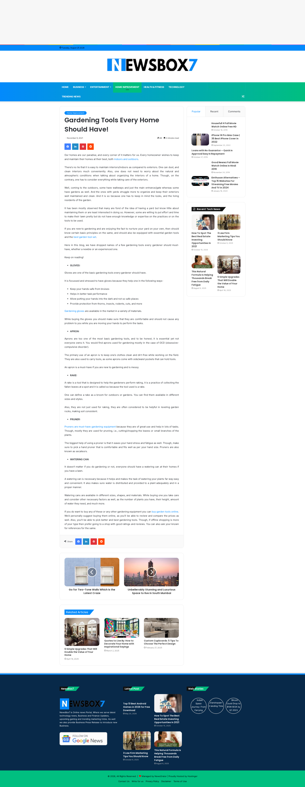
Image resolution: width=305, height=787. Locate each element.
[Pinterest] (83, 146)
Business (78, 87)
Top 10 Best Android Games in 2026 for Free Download (136, 707)
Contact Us (123, 781)
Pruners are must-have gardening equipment (90, 426)
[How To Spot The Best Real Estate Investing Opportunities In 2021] (203, 222)
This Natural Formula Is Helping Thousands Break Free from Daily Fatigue (202, 278)
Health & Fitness (154, 87)
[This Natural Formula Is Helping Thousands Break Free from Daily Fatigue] (203, 261)
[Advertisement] (152, 22)
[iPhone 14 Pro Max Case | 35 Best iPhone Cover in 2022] (200, 140)
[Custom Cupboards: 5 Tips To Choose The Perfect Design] (161, 628)
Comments (234, 111)
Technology (176, 87)
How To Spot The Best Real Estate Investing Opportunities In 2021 (201, 239)
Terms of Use (180, 781)
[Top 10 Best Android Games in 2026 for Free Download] (137, 697)
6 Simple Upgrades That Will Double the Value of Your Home (80, 652)
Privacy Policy (152, 781)
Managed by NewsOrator (154, 776)
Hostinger (192, 776)
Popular (196, 111)
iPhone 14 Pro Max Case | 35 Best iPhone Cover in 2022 (225, 138)
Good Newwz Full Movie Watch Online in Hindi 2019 (225, 166)
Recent (214, 111)
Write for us (137, 781)
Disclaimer (166, 781)
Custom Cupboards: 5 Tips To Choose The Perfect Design (161, 642)
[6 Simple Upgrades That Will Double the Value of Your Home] (81, 632)
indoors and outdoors (126, 159)
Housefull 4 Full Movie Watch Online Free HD (224, 125)
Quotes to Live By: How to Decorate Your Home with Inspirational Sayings (119, 643)
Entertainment (99, 87)
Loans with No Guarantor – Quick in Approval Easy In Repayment (212, 152)
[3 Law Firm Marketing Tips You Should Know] (229, 222)
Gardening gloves (74, 310)
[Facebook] (67, 146)
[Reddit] (90, 146)
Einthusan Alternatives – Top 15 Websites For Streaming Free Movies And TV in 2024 (225, 182)
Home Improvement (127, 87)
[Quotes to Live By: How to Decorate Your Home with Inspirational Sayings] (121, 628)
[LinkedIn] (75, 146)
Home (65, 87)
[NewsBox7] (152, 65)
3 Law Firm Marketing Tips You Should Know (228, 236)
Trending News (71, 96)
